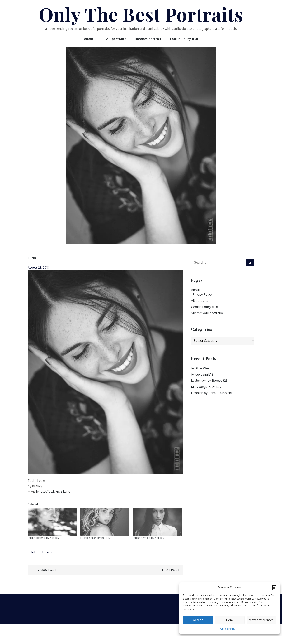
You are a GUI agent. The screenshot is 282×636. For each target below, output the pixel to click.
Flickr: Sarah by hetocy (95, 537)
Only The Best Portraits (141, 14)
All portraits (116, 39)
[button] (274, 587)
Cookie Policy (227, 628)
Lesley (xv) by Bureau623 (209, 380)
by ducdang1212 (202, 374)
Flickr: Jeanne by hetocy (43, 537)
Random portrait (148, 39)
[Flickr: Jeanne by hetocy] (52, 522)
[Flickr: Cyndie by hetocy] (157, 522)
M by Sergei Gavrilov (206, 387)
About (89, 39)
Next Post (171, 570)
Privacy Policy (203, 294)
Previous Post (44, 570)
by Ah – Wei (200, 368)
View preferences (261, 620)
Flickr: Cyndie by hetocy (148, 537)
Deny (229, 620)
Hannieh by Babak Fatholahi (211, 393)
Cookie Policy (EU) (184, 39)
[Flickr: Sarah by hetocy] (104, 522)
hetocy (47, 552)
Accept (198, 620)
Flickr (32, 258)
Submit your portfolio (207, 313)
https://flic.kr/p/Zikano (53, 491)
